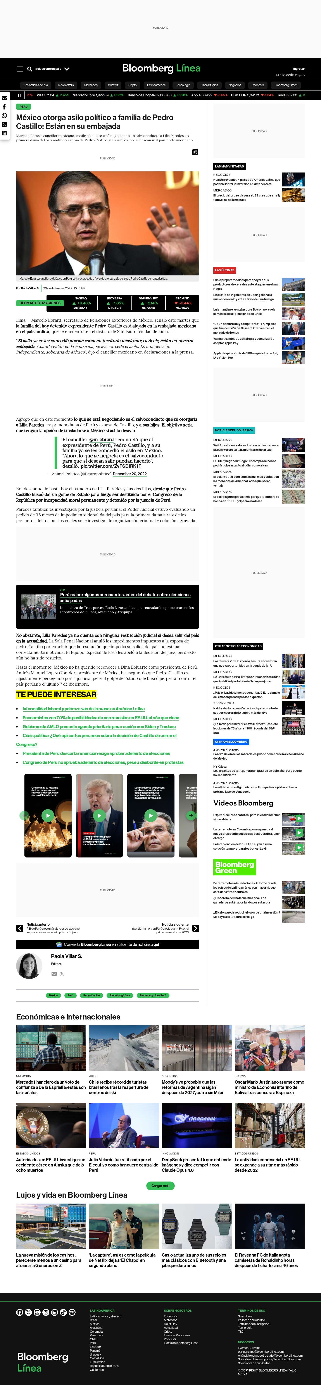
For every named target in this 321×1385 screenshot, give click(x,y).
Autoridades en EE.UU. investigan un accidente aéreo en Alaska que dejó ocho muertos (50, 1165)
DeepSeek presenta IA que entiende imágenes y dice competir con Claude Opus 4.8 (196, 1165)
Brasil (93, 1320)
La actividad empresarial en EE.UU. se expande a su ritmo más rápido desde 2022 (268, 1165)
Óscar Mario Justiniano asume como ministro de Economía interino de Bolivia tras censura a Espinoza (269, 1087)
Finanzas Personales (177, 1335)
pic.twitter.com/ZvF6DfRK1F (111, 466)
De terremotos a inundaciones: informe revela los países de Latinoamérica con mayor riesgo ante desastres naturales (244, 887)
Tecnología (245, 1327)
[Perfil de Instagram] (45, 1312)
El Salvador (97, 1362)
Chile (93, 1339)
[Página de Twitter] (28, 1312)
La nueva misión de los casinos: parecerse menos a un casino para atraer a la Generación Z (48, 1260)
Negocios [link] (235, 85)
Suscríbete (245, 1316)
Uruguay (95, 1354)
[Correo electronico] (54, 973)
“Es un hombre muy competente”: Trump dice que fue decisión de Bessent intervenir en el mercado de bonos (244, 328)
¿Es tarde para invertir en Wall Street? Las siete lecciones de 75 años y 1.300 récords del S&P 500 (245, 728)
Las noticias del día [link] (36, 85)
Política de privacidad (251, 1320)
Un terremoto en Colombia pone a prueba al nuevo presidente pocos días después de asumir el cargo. (246, 834)
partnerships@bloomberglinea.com (261, 1351)
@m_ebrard (101, 439)
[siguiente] (195, 928)
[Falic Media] (279, 75)
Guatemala (97, 1369)
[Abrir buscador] (30, 69)
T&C (241, 1331)
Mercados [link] (91, 85)
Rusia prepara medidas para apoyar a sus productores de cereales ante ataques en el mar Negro (246, 284)
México (53, 995)
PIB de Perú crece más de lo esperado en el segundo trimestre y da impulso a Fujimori (53, 930)
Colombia (96, 1331)
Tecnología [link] (183, 85)
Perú (24, 107)
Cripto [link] (132, 85)
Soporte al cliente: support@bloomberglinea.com (269, 1359)
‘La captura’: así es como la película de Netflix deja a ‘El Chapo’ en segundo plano (122, 1260)
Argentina (96, 1327)
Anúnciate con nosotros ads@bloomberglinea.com (270, 1355)
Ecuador (95, 1347)
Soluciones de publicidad (254, 1363)
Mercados (170, 1320)
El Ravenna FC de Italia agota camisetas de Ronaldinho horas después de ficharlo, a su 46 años (266, 1260)
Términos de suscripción (253, 1324)
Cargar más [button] (160, 1186)
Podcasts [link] (258, 85)
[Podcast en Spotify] (72, 1312)
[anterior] (19, 928)
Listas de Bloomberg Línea (181, 1343)
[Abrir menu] (20, 69)
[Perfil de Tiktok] (63, 1312)
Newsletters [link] (66, 85)
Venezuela (96, 1335)
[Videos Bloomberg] (259, 803)
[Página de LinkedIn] (54, 1312)
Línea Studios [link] (209, 85)
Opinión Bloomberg (231, 742)
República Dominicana (104, 1366)
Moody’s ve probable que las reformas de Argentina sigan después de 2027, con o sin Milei (192, 1087)
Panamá (95, 1350)
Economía (170, 1316)
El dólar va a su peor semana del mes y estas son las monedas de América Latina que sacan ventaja (246, 481)
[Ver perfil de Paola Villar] (33, 966)
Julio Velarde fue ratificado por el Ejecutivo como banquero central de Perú (123, 1165)
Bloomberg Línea (120, 995)
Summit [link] (113, 85)
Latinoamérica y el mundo (106, 1316)
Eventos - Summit (249, 1348)
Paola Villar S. (30, 288)
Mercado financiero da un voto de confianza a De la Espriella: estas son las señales (51, 1087)
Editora (56, 963)
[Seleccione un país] (67, 69)
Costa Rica (97, 1358)
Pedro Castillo (91, 995)
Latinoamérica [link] (156, 85)
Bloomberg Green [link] (285, 85)
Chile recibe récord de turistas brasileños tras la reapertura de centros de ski (118, 1087)
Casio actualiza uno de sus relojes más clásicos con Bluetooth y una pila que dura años (194, 1260)
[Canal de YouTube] (37, 1312)
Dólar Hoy (170, 1324)
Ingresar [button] (299, 69)
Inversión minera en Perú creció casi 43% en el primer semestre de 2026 (160, 930)
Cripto (168, 1331)
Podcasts (170, 1339)
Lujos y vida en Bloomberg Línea (72, 1195)
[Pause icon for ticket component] (19, 95)
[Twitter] (62, 973)
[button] (195, 152)
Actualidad (171, 1327)
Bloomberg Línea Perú (153, 995)
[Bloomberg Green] (259, 867)
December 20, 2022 (130, 473)
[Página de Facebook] (19, 1312)
